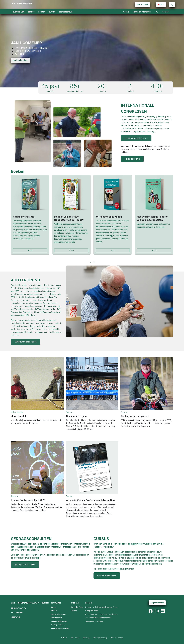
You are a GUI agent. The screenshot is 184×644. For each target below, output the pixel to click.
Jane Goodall (19, 416)
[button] (161, 4)
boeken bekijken (20, 60)
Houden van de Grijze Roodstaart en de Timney (68, 218)
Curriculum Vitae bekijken (26, 342)
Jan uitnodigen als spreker (136, 138)
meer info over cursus (106, 575)
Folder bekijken (131, 159)
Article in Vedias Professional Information (90, 500)
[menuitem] (142, 4)
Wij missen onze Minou (109, 216)
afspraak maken (157, 603)
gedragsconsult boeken (25, 564)
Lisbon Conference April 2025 (28, 500)
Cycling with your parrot (134, 416)
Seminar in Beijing (76, 416)
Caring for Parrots (23, 216)
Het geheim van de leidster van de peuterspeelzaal (152, 218)
